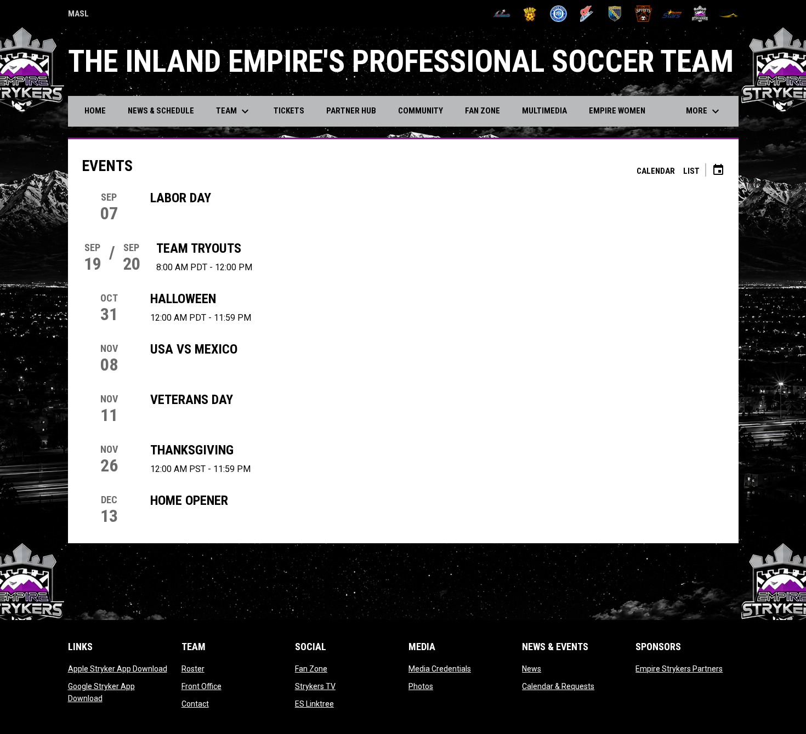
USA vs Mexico (193, 349)
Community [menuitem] (420, 111)
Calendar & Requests (558, 686)
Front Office (201, 686)
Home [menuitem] (95, 111)
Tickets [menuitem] (289, 111)
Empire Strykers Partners (679, 668)
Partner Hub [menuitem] (351, 111)
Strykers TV (315, 686)
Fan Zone (311, 668)
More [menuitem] (704, 111)
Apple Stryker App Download (117, 668)
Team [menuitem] (234, 111)
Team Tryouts (198, 248)
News (531, 668)
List (691, 171)
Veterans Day (191, 399)
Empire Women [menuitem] (617, 111)
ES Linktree (314, 703)
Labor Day (180, 197)
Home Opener (189, 500)
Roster (193, 668)
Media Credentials (439, 668)
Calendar (656, 171)
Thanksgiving (192, 450)
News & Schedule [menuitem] (161, 111)
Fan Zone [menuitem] (482, 111)
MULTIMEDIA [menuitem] (544, 111)
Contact (195, 703)
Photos (420, 686)
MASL (78, 15)
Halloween (183, 298)
